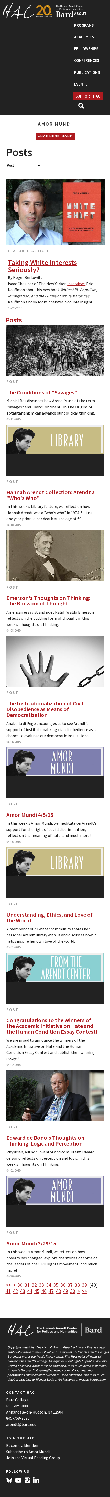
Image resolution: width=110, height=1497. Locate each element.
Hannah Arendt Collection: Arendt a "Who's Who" (50, 495)
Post (12, 381)
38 (77, 1285)
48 (58, 1291)
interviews (76, 283)
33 (41, 1285)
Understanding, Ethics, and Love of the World (49, 917)
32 (34, 1285)
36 (62, 1285)
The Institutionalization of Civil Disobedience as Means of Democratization (44, 709)
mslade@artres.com (92, 1379)
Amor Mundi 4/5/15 (29, 815)
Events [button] (80, 84)
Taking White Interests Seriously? (42, 266)
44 (29, 1291)
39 (84, 1285)
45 (36, 1291)
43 (22, 1291)
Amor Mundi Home (55, 136)
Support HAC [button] (87, 96)
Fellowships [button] (86, 48)
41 (8, 1291)
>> (84, 1291)
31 (27, 1285)
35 (55, 1285)
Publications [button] (87, 72)
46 (44, 1291)
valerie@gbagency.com (54, 1370)
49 (65, 1291)
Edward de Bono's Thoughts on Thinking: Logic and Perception (45, 1140)
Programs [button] (84, 25)
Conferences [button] (86, 60)
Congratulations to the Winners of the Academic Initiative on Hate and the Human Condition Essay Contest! (51, 1025)
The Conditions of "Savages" (41, 392)
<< (8, 1285)
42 (15, 1291)
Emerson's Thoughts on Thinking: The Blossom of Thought (48, 600)
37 (70, 1285)
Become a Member (22, 1445)
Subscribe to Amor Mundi (28, 1451)
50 (72, 1291)
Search (83, 107)
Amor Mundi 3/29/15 (31, 1243)
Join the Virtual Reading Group (33, 1457)
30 (20, 1285)
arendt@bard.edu (21, 1424)
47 (51, 1291)
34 (48, 1285)
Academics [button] (84, 36)
